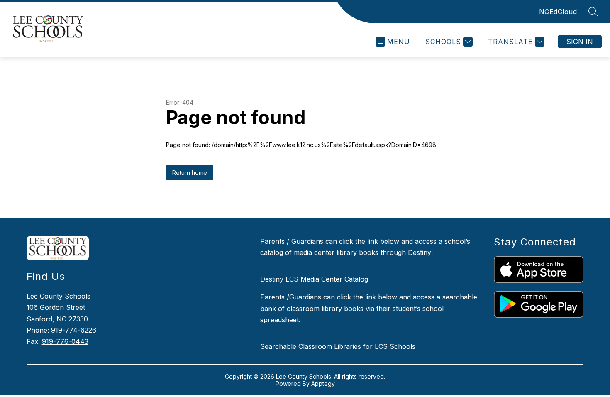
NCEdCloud (558, 11)
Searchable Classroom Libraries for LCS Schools (337, 346)
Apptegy (323, 383)
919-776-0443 (65, 341)
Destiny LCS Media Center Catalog (314, 279)
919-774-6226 (73, 330)
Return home (189, 172)
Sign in (579, 41)
